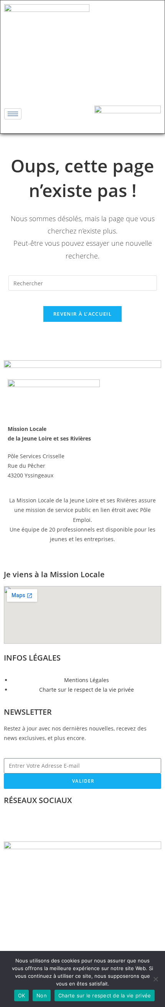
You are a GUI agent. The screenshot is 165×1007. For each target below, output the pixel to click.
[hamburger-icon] (12, 113)
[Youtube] (105, 85)
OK (21, 995)
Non (41, 995)
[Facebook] (59, 85)
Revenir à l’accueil (82, 313)
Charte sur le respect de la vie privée (104, 995)
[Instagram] (82, 85)
